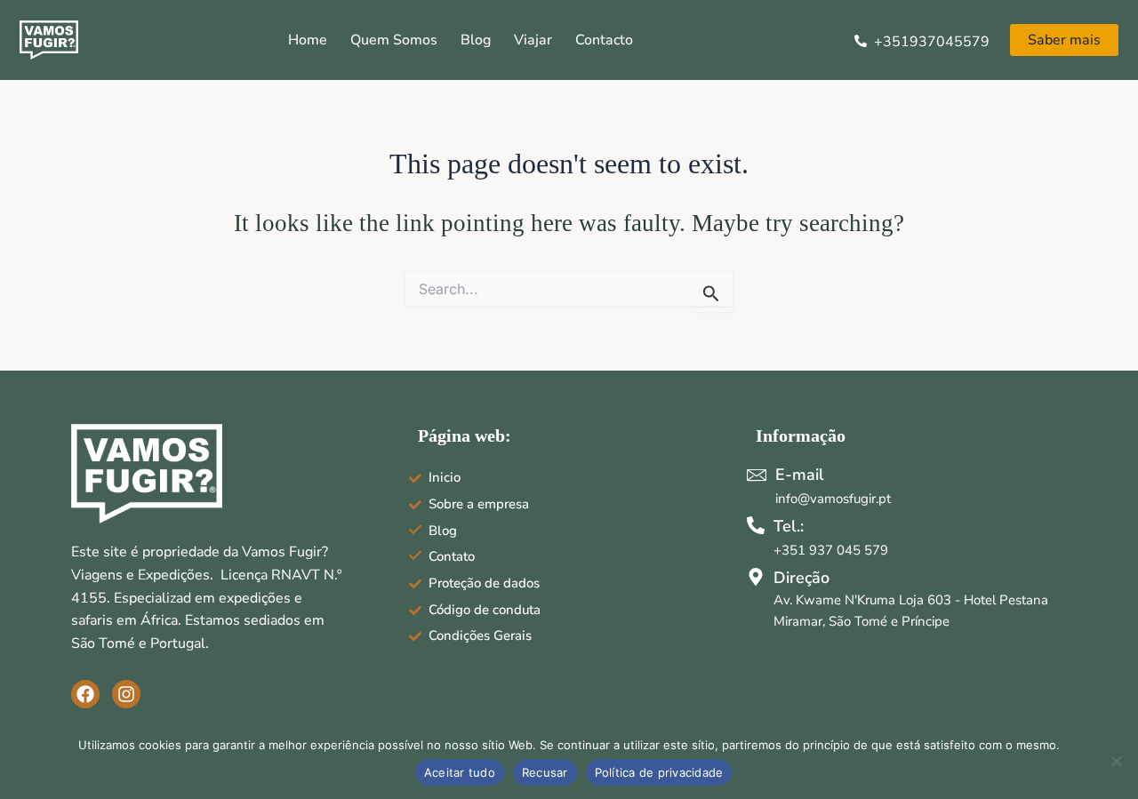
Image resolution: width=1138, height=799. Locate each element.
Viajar (533, 40)
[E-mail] (756, 474)
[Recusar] (1116, 761)
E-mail (799, 474)
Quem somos (393, 40)
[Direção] (756, 577)
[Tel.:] (756, 525)
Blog (476, 40)
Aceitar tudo (459, 772)
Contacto (604, 40)
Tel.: (788, 526)
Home (307, 40)
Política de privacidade (659, 772)
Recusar (545, 772)
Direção (801, 577)
